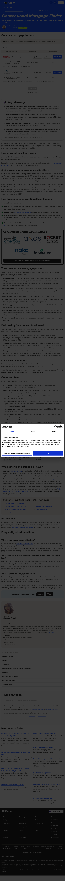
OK (48, 453)
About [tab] (54, 431)
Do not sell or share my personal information (17, 453)
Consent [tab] (11, 431)
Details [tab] (32, 431)
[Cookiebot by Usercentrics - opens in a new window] (55, 426)
